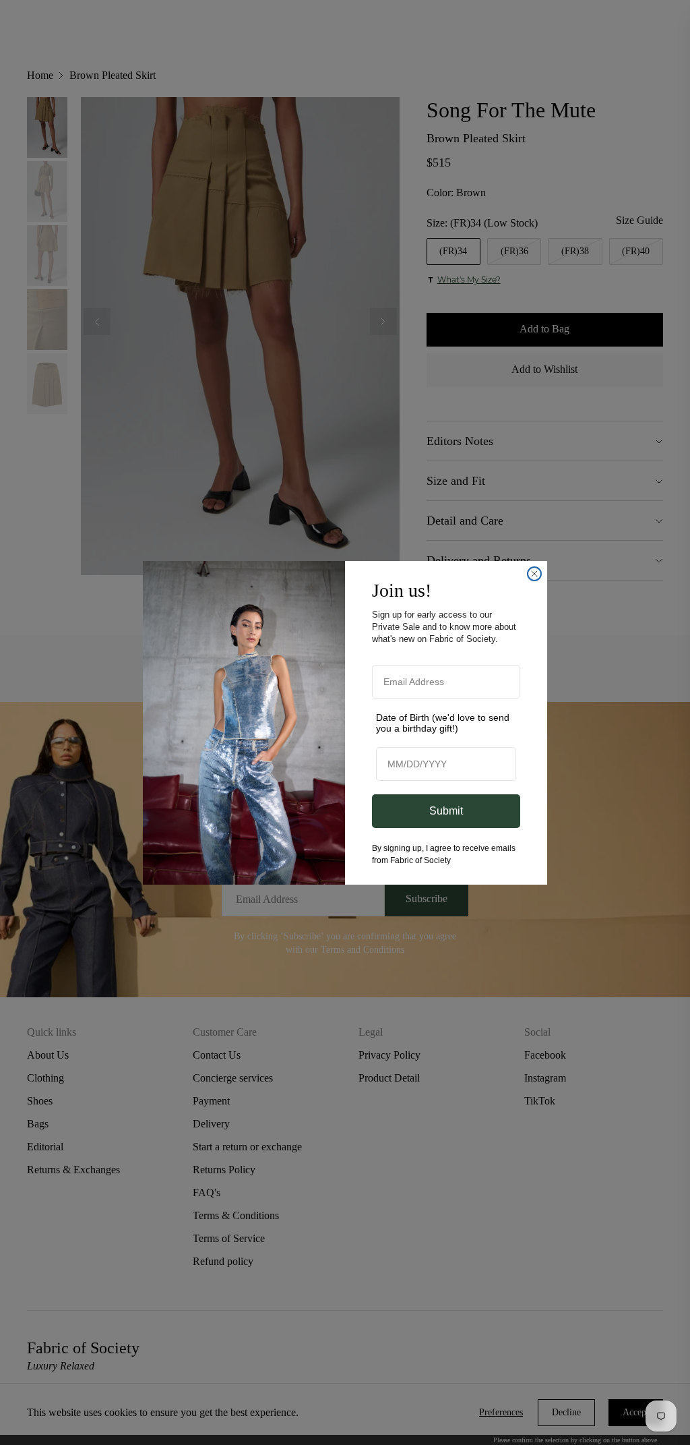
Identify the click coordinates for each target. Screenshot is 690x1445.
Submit (446, 811)
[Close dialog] (534, 574)
